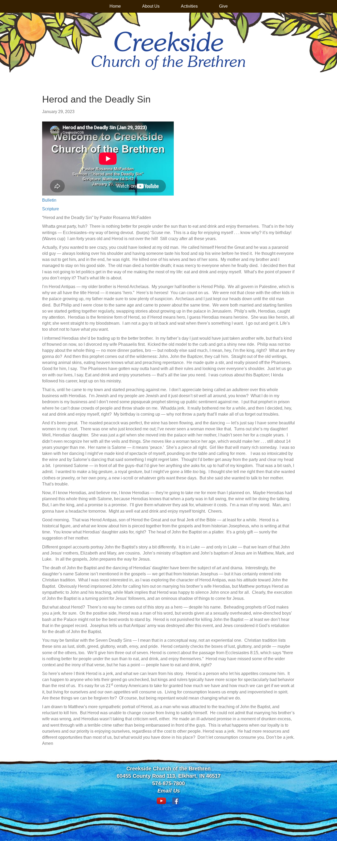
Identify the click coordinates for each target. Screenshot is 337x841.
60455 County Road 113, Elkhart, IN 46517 (169, 776)
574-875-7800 (168, 783)
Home (115, 6)
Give (223, 6)
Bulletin (49, 200)
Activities (189, 6)
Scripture (50, 209)
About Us (151, 6)
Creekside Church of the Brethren (168, 768)
